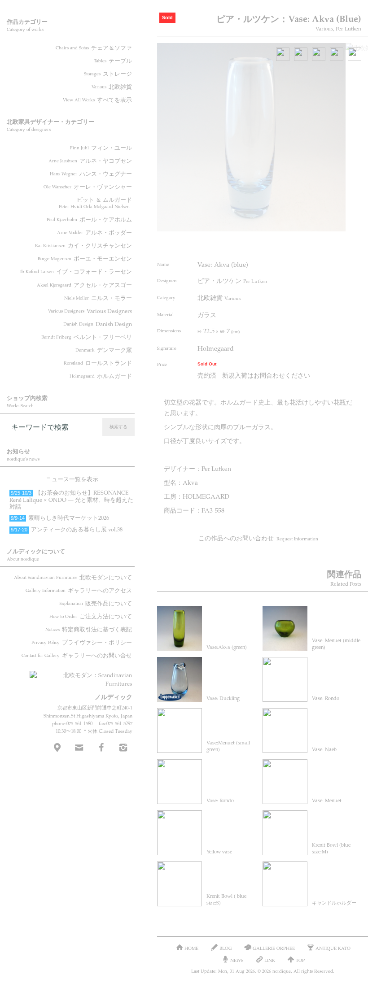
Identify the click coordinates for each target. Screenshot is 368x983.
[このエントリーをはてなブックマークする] (337, 243)
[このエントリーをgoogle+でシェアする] (320, 243)
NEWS (236, 960)
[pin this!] (269, 243)
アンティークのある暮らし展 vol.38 (67, 529)
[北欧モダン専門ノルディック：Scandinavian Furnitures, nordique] (81, 676)
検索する (118, 426)
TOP (300, 960)
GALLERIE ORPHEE (274, 948)
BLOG (225, 948)
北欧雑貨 (219, 297)
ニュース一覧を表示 (72, 479)
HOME (191, 948)
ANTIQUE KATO (332, 948)
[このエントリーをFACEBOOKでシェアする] (303, 243)
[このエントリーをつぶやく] (286, 243)
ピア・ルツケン (232, 280)
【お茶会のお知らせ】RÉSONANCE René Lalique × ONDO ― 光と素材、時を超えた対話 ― (71, 499)
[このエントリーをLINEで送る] (353, 243)
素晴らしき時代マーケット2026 (60, 517)
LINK (269, 960)
